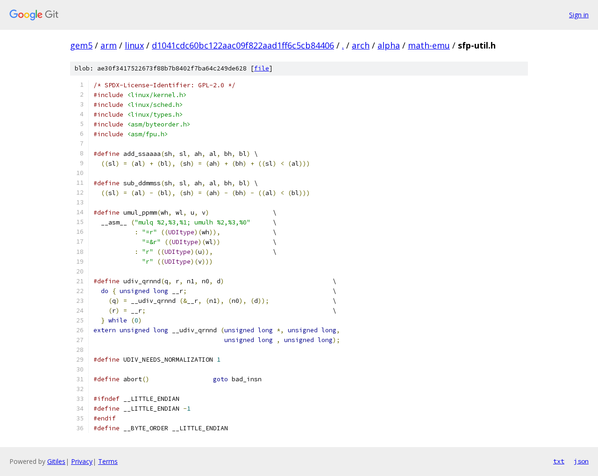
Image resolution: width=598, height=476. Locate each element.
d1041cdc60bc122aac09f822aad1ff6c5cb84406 (243, 45)
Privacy (82, 461)
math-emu (429, 45)
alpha (388, 45)
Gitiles (56, 461)
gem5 (81, 45)
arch (361, 45)
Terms (108, 461)
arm (108, 45)
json (581, 461)
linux (134, 45)
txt (558, 461)
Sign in (579, 14)
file (261, 68)
